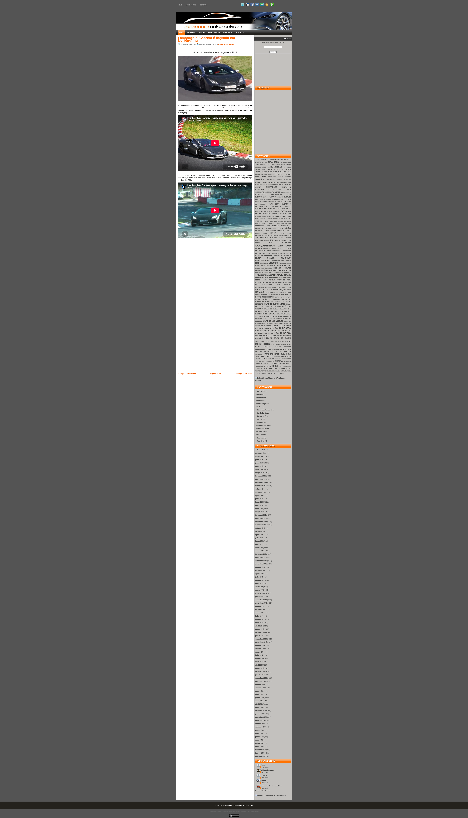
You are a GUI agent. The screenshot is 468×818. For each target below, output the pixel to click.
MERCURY (284, 261)
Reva (285, 292)
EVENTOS (268, 209)
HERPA (269, 226)
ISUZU (267, 236)
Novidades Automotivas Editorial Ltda (238, 805)
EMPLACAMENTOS (263, 206)
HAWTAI (258, 223)
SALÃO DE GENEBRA (280, 313)
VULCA (288, 369)
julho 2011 (259, 616)
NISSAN (287, 267)
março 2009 (259, 707)
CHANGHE (287, 185)
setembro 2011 (261, 609)
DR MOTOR (261, 204)
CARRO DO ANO (285, 182)
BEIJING (271, 174)
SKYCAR (275, 349)
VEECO (257, 366)
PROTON (288, 282)
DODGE (284, 201)
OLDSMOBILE (286, 273)
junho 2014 (259, 502)
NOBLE (258, 270)
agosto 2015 (260, 456)
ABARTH (264, 160)
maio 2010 (259, 661)
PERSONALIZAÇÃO (262, 278)
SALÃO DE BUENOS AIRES (275, 304)
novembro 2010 (261, 642)
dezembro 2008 (261, 717)
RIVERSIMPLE (274, 294)
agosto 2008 (260, 730)
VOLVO (282, 368)
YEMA (289, 371)
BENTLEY (279, 174)
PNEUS (258, 280)
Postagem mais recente (187, 373)
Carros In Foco (262, 416)
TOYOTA (279, 361)
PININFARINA (286, 278)
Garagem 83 (261, 422)
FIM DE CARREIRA (263, 214)
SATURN (271, 341)
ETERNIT (288, 206)
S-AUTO (288, 297)
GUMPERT (259, 221)
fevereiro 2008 (260, 749)
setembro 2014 (261, 492)
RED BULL (269, 290)
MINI (257, 263)
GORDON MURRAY (272, 219)
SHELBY (279, 347)
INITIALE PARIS (285, 233)
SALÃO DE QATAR (269, 333)
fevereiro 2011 (260, 632)
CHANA (273, 185)
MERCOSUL (276, 261)
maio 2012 (259, 583)
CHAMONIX (267, 185)
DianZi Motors (259, 202)
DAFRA (266, 197)
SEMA (289, 344)
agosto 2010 (260, 652)
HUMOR (273, 231)
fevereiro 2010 (260, 671)
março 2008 (259, 746)
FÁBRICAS (259, 211)
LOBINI (288, 251)
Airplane (263, 775)
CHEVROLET (274, 187)
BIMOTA (258, 177)
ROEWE (282, 295)
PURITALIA (287, 285)
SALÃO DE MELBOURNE (269, 323)
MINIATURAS (264, 263)
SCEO (280, 341)
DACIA (288, 194)
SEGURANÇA (275, 344)
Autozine (260, 407)
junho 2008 (259, 736)
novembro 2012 (261, 564)
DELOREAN (282, 199)
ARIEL (271, 167)
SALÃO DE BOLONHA (274, 302)
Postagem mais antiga (243, 373)
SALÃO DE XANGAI (282, 338)
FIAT (282, 211)
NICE (275, 268)
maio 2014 (259, 505)
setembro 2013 (261, 531)
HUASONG (259, 231)
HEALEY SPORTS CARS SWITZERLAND (276, 223)
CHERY (260, 187)
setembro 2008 (261, 727)
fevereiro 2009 (260, 710)
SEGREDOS (191, 32)
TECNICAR (276, 356)
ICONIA (259, 233)
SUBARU (287, 351)
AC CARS (271, 160)
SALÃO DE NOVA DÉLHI (265, 328)
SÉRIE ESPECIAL (265, 347)
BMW (265, 176)
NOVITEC (258, 273)
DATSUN (258, 199)
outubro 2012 (260, 567)
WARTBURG (259, 371)
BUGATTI (259, 182)
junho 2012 (259, 580)
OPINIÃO (263, 275)
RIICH (289, 292)
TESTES (264, 358)
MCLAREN (274, 258)
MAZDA (261, 258)
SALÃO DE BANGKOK (272, 299)
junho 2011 (259, 619)
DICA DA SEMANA (270, 202)
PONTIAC (273, 280)
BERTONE (287, 174)
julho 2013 (259, 538)
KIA (272, 240)
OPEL (257, 275)
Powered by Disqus (262, 791)
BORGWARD (273, 177)
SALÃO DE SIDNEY (284, 336)
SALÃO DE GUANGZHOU (265, 316)
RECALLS (260, 289)
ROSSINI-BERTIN (268, 297)
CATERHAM (259, 185)
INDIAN (266, 233)
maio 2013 (259, 544)
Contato (203, 5)
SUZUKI (284, 354)
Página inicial (215, 373)
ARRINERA (287, 167)
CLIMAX (279, 190)
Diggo (262, 765)
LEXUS (258, 251)
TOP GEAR (279, 359)
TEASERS (269, 356)
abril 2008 (259, 743)
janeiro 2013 (260, 557)
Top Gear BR (262, 441)
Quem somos (191, 5)
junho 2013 (259, 541)
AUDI (288, 169)
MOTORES (283, 265)
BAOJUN (264, 174)
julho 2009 (259, 694)
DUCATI (271, 204)
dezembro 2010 (261, 639)
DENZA (288, 199)
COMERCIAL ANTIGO (273, 192)
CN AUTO (287, 190)
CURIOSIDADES (278, 194)
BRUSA (280, 180)
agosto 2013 (260, 534)
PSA (258, 285)
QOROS (268, 287)
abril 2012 (259, 587)
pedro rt (263, 780)
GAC (274, 216)
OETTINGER (277, 273)
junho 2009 (259, 697)
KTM (289, 240)
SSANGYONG (266, 351)
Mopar (258, 265)
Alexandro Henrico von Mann (271, 786)
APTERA (258, 167)
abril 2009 (259, 704)
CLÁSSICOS (271, 190)
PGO (280, 278)
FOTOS (269, 216)
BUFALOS (287, 180)
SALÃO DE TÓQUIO (264, 338)
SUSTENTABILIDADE (272, 354)
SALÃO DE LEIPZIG (276, 319)
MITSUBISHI (274, 262)
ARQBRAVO (279, 167)
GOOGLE (263, 219)
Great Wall (283, 219)
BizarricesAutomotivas (265, 410)
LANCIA (282, 246)
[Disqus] (215, 275)
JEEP (269, 238)
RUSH (283, 297)
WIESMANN (267, 371)
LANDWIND (267, 248)
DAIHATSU (280, 197)
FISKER (275, 214)
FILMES (288, 211)
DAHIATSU (273, 197)
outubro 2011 (260, 606)
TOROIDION (287, 359)
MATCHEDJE (279, 255)
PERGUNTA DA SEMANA (281, 275)
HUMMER (266, 231)
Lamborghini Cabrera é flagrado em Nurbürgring (206, 39)
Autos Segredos (263, 403)
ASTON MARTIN (274, 169)
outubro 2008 (260, 723)
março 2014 (259, 511)
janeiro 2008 (260, 753)
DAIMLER (287, 197)
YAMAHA (284, 371)
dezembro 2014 (261, 482)
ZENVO (270, 373)
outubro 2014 (260, 489)
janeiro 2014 (260, 518)
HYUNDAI (281, 230)
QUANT (275, 287)
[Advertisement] (222, 387)
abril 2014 (259, 508)
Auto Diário (261, 397)
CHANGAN (280, 185)
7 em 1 (258, 160)
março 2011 (259, 629)
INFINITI (274, 233)
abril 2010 (259, 665)
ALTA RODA (240, 32)
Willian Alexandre (267, 770)
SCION (284, 341)
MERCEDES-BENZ (263, 260)
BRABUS (288, 177)
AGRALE (283, 160)
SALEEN (258, 341)
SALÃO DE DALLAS (272, 309)
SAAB (258, 299)
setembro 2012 (261, 570)
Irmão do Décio (263, 428)
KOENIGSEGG (281, 240)
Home (180, 5)
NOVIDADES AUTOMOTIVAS (280, 270)
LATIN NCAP (277, 248)
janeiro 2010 (260, 675)
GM (289, 216)
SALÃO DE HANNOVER (283, 316)
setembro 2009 (261, 688)
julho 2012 (259, 577)
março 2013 (259, 551)
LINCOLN (277, 251)
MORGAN (264, 265)
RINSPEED (265, 295)
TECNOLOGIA (285, 356)
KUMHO (261, 243)
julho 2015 (259, 459)
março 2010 (259, 668)
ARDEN (265, 167)
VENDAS (275, 366)
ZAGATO (264, 373)
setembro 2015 (261, 453)
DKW (279, 202)
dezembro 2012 (261, 560)
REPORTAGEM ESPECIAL (274, 292)
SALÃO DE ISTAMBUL (262, 319)
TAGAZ (257, 356)
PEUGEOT (274, 277)
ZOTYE (275, 373)
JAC (257, 238)
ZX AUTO (280, 373)
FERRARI (276, 211)
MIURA (282, 263)
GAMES (278, 216)
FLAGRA (281, 214)
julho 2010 (259, 655)
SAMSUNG (264, 341)
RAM (289, 287)
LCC (285, 248)
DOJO (289, 202)
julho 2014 (259, 498)
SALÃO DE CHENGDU (273, 306)
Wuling (278, 371)
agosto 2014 (260, 495)
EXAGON (276, 209)
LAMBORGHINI (223, 44)
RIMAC (258, 294)
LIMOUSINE (270, 251)
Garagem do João (264, 425)
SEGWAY (284, 344)
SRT (257, 352)
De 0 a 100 (261, 419)
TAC (289, 354)
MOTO (276, 265)
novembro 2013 (261, 525)
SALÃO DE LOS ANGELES (273, 321)
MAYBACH (287, 256)
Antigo (288, 165)
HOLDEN (280, 228)
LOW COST (266, 253)
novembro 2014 (261, 485)
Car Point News (263, 413)
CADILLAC (275, 182)
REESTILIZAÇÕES (280, 289)
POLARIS (265, 280)
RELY (289, 290)
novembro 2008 (261, 720)
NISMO (281, 268)
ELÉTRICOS (286, 204)
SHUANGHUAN (260, 349)
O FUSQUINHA (267, 273)
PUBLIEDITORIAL (269, 285)
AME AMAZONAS (285, 162)
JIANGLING (281, 238)
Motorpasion (262, 431)
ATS (284, 169)
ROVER (278, 297)
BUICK (265, 182)
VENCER (269, 366)
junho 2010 (259, 658)
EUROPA (259, 208)
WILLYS (273, 371)
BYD (269, 182)
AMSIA (283, 165)
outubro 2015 (260, 450)
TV (282, 364)
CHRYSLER (286, 187)
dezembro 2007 (261, 756)
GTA (289, 219)
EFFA (278, 204)
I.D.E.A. (288, 231)
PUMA (280, 285)
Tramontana (287, 361)
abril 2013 (259, 547)
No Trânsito (261, 434)
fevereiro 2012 (260, 593)
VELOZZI (263, 366)
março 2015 (259, 472)
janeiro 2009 (260, 714)
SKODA (269, 349)
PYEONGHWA (260, 287)
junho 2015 (259, 463)
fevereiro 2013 (260, 554)
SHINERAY (287, 347)
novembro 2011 (261, 603)
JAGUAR (263, 238)
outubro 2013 (260, 528)
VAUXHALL (287, 364)
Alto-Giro (260, 394)
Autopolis (260, 400)
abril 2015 (259, 469)
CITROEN (260, 189)
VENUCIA (282, 366)
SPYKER (288, 349)
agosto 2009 (260, 691)
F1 (290, 209)
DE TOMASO (273, 199)
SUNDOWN (259, 354)
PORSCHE (260, 282)
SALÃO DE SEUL (270, 336)
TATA (262, 356)
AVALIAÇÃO (283, 172)
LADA (274, 242)
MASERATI (269, 255)
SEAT (289, 341)
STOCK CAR (278, 351)
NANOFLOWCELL (267, 268)
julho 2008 (259, 733)
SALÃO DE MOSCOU (282, 326)
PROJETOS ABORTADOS (275, 282)
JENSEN (274, 238)
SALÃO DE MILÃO (284, 323)
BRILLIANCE (272, 180)
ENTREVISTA (278, 206)
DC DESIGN (265, 199)
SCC (276, 341)
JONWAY (288, 238)
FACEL (266, 211)
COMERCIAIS (260, 192)
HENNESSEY (260, 226)
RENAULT (260, 292)
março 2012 (259, 590)
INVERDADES (260, 236)
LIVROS (283, 251)
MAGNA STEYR (285, 253)
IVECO (288, 236)
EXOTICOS (284, 209)
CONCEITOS (227, 32)
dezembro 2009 (261, 678)
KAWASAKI (259, 240)
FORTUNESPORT (261, 216)
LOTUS (258, 253)
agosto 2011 (260, 613)
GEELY (285, 216)
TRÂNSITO (259, 364)
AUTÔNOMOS (273, 172)
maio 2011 (259, 622)
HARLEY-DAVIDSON (284, 221)
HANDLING (274, 221)
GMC (257, 219)
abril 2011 (259, 626)
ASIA (264, 169)
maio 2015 (259, 466)
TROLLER (277, 363)
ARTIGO (258, 169)
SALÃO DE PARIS (273, 330)
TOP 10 (271, 359)
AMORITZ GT (265, 165)
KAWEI (267, 240)
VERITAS (288, 366)
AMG (257, 164)
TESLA (258, 359)
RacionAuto (261, 438)
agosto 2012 (260, 574)
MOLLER (288, 263)
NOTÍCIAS (265, 270)
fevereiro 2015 (260, 476)
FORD (288, 213)
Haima (267, 221)
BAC (289, 172)
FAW (271, 211)
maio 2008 (259, 740)
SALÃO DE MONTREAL (264, 326)
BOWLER (281, 177)
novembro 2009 (261, 681)
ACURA (277, 160)
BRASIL (261, 179)
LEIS (289, 248)
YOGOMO (258, 373)
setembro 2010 (261, 648)
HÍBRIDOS (276, 226)
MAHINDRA (259, 256)
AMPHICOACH (276, 165)
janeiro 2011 (260, 635)
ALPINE (265, 162)
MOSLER (270, 265)
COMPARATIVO (286, 192)
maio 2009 (259, 701)
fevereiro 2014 (260, 515)
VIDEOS (202, 32)
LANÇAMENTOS (214, 32)
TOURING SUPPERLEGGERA (265, 361)
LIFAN (264, 251)
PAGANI (269, 275)
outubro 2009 (260, 684)
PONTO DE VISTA (284, 280)
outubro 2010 (260, 645)
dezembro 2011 (261, 600)
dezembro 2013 (261, 521)
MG (289, 261)
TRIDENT (266, 364)
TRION (271, 364)
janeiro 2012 (260, 596)
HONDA (287, 228)
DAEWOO (259, 197)
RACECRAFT (283, 287)
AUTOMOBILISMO (261, 172)
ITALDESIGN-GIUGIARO (278, 236)
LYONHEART (275, 253)
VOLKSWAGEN (271, 368)
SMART (281, 349)
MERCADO (286, 257)
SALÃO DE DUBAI (272, 311)
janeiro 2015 (260, 479)
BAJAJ (258, 174)
